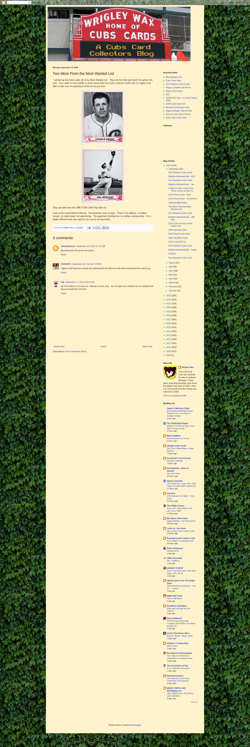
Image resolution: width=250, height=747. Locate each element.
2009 (169, 351)
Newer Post (59, 346)
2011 (169, 343)
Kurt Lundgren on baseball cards (180, 541)
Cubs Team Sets (173, 80)
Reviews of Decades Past (177, 107)
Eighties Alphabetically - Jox (181, 184)
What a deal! (172, 646)
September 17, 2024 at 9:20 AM (79, 282)
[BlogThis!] (97, 227)
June (171, 271)
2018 (169, 315)
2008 (169, 355)
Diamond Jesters (175, 676)
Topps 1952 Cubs (174, 91)
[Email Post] (89, 228)
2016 (169, 323)
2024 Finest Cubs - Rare (179, 195)
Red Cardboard (174, 618)
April (171, 279)
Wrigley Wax (188, 367)
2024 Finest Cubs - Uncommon (182, 199)
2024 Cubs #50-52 (177, 242)
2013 (169, 335)
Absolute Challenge (175, 461)
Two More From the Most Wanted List (179, 207)
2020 (169, 307)
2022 (169, 299)
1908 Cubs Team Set (175, 104)
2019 (169, 311)
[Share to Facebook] (104, 227)
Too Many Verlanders (177, 606)
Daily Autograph (174, 548)
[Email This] (94, 227)
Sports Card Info (175, 481)
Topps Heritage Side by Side (179, 111)
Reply (63, 254)
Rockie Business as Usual (178, 438)
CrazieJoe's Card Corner (179, 458)
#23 (167, 94)
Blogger (137, 725)
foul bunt (171, 493)
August (172, 263)
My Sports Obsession (177, 518)
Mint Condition (174, 436)
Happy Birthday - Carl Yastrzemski (181, 521)
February (173, 286)
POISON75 (66, 264)
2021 (169, 303)
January (173, 290)
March (172, 282)
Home (103, 346)
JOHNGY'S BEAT (175, 568)
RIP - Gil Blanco (173, 561)
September (174, 169)
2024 (169, 165)
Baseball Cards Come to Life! (181, 538)
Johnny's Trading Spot (177, 643)
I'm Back (172, 254)
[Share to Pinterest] (107, 227)
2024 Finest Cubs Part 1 (179, 234)
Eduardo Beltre (173, 551)
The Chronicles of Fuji (177, 666)
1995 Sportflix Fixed (177, 230)
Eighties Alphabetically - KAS (181, 176)
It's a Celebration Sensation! (178, 668)
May (171, 274)
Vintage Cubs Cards (176, 446)
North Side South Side (176, 118)
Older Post (147, 346)
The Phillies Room (175, 506)
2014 (169, 331)
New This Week (173, 474)
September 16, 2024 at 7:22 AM (90, 246)
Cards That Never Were (178, 633)
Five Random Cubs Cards (178, 84)
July (171, 266)
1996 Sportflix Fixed (177, 203)
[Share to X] (101, 227)
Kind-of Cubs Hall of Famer (178, 114)
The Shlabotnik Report (177, 423)
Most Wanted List (174, 77)
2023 (169, 295)
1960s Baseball (174, 558)
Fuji (62, 282)
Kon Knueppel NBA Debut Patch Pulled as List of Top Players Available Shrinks (180, 413)
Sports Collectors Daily (178, 408)
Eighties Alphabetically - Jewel (182, 250)
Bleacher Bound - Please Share (180, 636)
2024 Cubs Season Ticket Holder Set (180, 224)
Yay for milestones (174, 598)
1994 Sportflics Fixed (178, 238)
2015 (169, 327)
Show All (194, 702)
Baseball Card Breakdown (179, 653)
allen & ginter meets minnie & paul (180, 531)
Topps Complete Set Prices (178, 87)
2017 (169, 319)
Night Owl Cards (174, 596)
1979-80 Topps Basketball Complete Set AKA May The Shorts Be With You (181, 623)
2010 (169, 347)
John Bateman (68, 246)
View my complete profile (174, 395)
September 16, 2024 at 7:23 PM (86, 264)
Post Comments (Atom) (76, 351)
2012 (169, 339)
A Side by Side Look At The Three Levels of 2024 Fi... (181, 189)
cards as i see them (176, 528)
